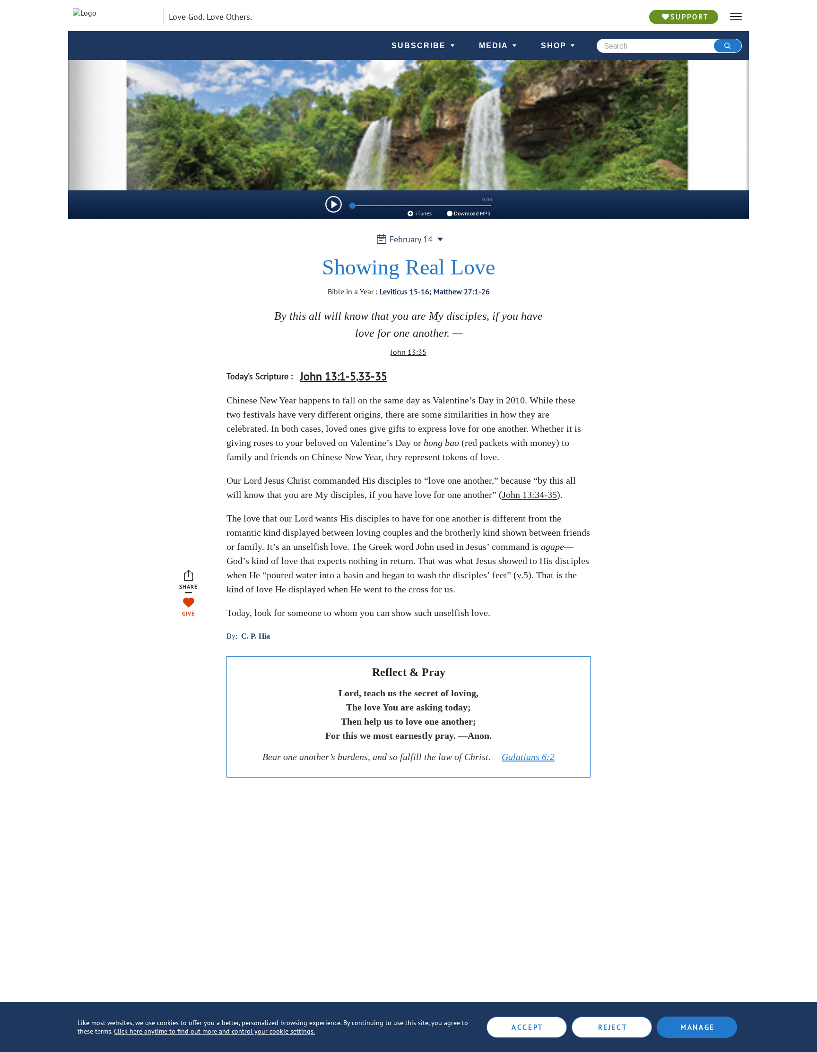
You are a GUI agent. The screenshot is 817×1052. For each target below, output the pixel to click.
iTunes (423, 213)
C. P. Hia (255, 636)
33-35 (372, 376)
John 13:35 (408, 352)
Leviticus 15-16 (404, 291)
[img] (333, 204)
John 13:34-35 (529, 494)
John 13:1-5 (328, 376)
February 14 (411, 239)
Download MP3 (472, 213)
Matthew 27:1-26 (462, 291)
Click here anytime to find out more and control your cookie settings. (214, 1031)
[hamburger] (736, 17)
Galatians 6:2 (528, 757)
